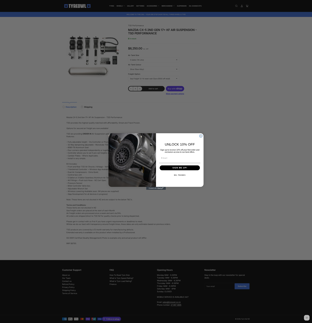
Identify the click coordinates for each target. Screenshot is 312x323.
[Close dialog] (200, 135)
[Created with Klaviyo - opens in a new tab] (156, 188)
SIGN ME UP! (179, 168)
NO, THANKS (180, 175)
